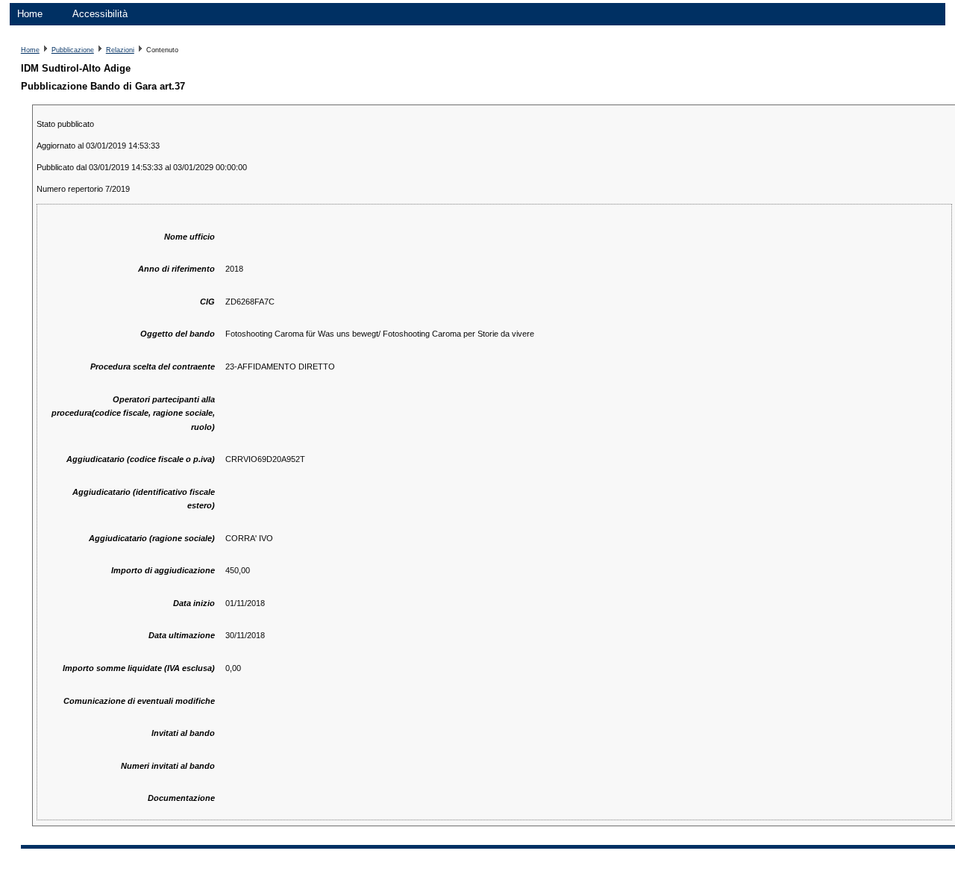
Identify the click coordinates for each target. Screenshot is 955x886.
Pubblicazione (72, 50)
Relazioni (120, 50)
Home (30, 13)
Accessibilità (100, 13)
